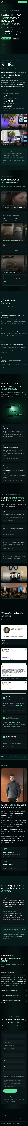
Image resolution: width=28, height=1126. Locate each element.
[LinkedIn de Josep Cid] (21, 1119)
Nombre (5, 1033)
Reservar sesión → (6, 38)
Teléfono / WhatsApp (9, 1045)
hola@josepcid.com (9, 1118)
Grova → (21, 1115)
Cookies (14, 1123)
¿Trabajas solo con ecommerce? (9, 990)
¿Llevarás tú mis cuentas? (7, 972)
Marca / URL (6, 1051)
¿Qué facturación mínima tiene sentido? (11, 995)
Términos (18, 1123)
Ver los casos (16, 38)
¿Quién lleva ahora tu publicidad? (12, 1070)
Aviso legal (3, 1123)
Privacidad (9, 1123)
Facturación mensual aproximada (12, 1064)
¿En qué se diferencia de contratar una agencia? (11, 1001)
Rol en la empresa (8, 1058)
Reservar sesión (22, 2)
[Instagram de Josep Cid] (18, 1119)
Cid (5, 2)
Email (5, 1039)
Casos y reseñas (14, 2)
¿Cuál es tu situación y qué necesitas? (13, 1077)
